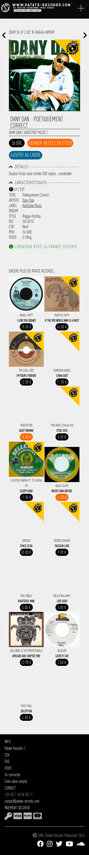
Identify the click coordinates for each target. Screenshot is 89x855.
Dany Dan (15, 132)
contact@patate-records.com (22, 801)
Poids (12, 237)
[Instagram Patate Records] (49, 844)
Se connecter (12, 774)
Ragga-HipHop (45, 32)
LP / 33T (25, 32)
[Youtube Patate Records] (69, 844)
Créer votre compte (16, 781)
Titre (12, 195)
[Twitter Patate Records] (59, 844)
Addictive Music (35, 132)
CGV (7, 755)
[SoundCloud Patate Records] (80, 844)
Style (12, 216)
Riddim (13, 210)
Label (13, 205)
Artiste (14, 200)
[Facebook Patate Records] (40, 844)
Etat (12, 226)
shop (12, 32)
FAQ (7, 761)
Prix (12, 232)
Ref (11, 221)
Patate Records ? (15, 748)
